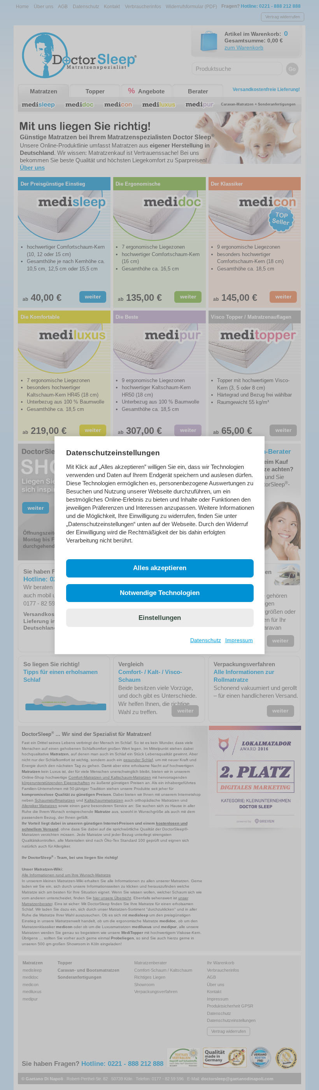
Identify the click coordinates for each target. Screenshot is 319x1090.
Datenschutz (205, 640)
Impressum (239, 640)
